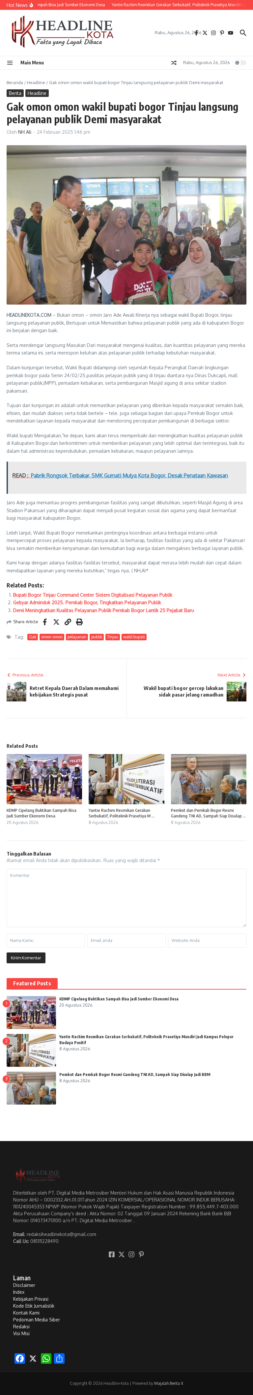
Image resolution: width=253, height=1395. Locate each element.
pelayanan (77, 636)
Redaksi (21, 1326)
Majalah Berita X (168, 1383)
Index (18, 1292)
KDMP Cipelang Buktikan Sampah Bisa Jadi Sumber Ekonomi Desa (41, 813)
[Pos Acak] (174, 62)
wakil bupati (134, 636)
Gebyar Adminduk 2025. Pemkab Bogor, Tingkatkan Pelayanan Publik (87, 602)
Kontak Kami (26, 1312)
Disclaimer (24, 1285)
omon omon (52, 636)
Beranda (15, 82)
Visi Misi (21, 1333)
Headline (36, 82)
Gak (32, 636)
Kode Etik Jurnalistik (33, 1306)
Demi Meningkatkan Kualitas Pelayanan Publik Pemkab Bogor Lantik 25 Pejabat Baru (103, 610)
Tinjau (112, 636)
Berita (15, 93)
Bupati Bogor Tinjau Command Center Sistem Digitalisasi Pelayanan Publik (92, 595)
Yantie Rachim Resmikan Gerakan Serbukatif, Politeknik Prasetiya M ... (122, 813)
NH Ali (24, 132)
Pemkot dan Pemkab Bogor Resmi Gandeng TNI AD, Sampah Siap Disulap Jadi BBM (134, 1074)
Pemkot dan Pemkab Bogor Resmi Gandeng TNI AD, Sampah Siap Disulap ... (208, 813)
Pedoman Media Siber (36, 1319)
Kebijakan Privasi (30, 1299)
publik (96, 636)
